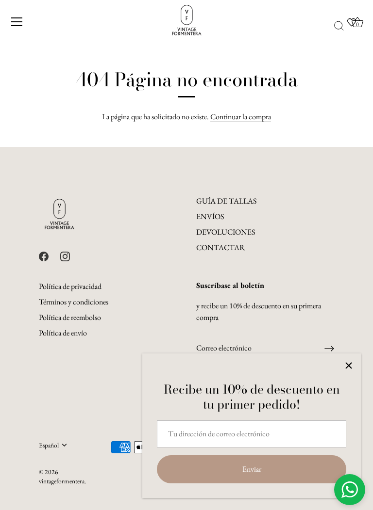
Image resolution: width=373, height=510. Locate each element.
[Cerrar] (348, 365)
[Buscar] (339, 26)
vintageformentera (62, 481)
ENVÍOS (210, 216)
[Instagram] (65, 255)
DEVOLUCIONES (225, 232)
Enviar (251, 469)
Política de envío (63, 333)
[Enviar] (329, 348)
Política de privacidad (70, 286)
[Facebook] (44, 255)
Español (49, 445)
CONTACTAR (220, 247)
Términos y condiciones (73, 302)
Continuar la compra (240, 117)
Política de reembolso (70, 317)
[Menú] (17, 21)
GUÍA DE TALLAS (226, 201)
